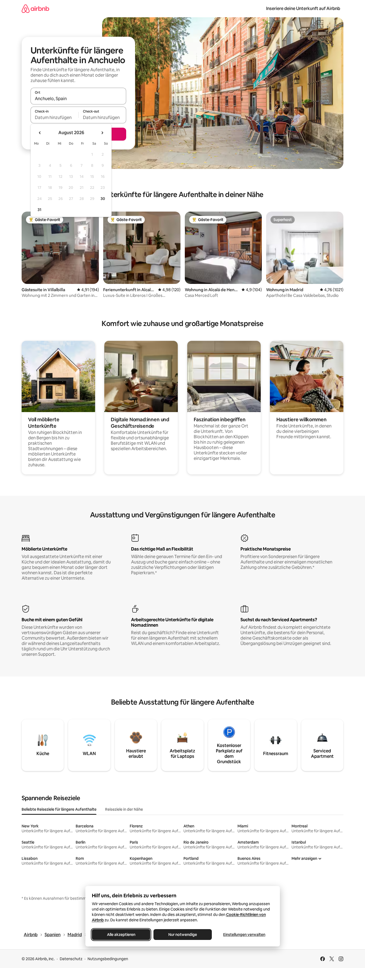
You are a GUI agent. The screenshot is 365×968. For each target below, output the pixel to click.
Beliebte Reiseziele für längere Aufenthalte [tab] (59, 809)
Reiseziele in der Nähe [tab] (124, 809)
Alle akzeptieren (121, 934)
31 (39, 209)
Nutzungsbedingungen (108, 958)
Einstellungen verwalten (244, 934)
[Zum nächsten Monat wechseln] (102, 132)
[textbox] (54, 117)
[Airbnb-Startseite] (35, 8)
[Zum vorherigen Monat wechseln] (40, 132)
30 (103, 198)
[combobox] (78, 98)
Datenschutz (71, 958)
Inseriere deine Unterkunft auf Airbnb (303, 8)
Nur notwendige (182, 934)
